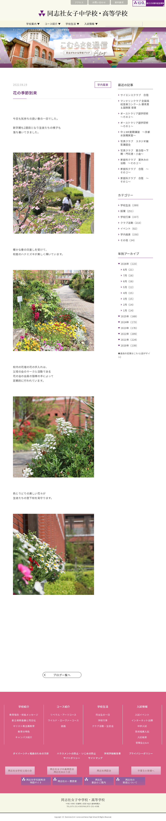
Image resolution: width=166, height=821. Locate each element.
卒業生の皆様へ (146, 770)
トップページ (18, 29)
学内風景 (50, 29)
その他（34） (128, 240)
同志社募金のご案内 (99, 781)
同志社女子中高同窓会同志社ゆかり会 (62, 770)
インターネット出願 (142, 720)
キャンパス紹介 (23, 737)
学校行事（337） (130, 217)
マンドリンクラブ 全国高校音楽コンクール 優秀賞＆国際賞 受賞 (134, 104)
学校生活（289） (130, 205)
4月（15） (129, 293)
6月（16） (129, 281)
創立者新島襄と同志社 (24, 720)
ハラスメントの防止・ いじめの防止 (76, 753)
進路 (63, 726)
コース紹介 (51, 23)
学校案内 (31, 23)
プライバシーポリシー (141, 753)
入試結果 (142, 737)
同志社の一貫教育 (67, 781)
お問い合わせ (99, 2)
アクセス (79, 2)
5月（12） (129, 287)
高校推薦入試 (142, 731)
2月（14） (129, 304)
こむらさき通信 (35, 29)
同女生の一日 (103, 714)
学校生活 (71, 23)
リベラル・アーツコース (63, 714)
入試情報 (89, 23)
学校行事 (103, 720)
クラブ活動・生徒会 (103, 726)
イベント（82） (129, 228)
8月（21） (129, 269)
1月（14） (129, 310)
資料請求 (119, 2)
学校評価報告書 (112, 753)
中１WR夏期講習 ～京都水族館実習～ (135, 133)
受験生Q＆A (142, 742)
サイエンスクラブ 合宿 (134, 95)
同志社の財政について (130, 781)
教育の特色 (24, 731)
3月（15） (129, 298)
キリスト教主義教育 (24, 726)
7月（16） (129, 275)
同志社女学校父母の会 (20, 770)
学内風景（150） (130, 234)
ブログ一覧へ (62, 675)
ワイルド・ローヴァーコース (63, 720)
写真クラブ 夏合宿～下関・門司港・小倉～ (134, 152)
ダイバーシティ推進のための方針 (31, 753)
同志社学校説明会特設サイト (35, 781)
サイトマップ (95, 758)
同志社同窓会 (104, 770)
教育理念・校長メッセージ (23, 714)
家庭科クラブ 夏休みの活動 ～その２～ (134, 161)
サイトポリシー (71, 758)
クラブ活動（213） (131, 222)
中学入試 (142, 726)
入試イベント (142, 714)
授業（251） (127, 211)
